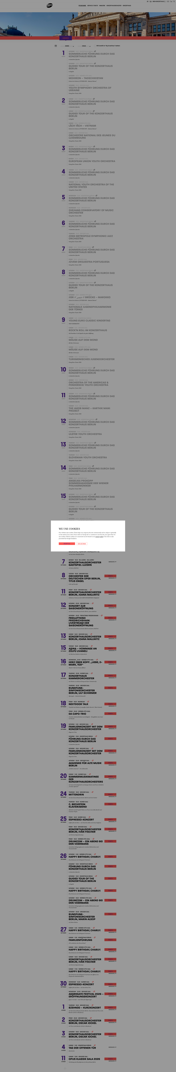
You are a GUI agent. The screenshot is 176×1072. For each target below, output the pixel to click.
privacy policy (99, 537)
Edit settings (82, 544)
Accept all (67, 544)
